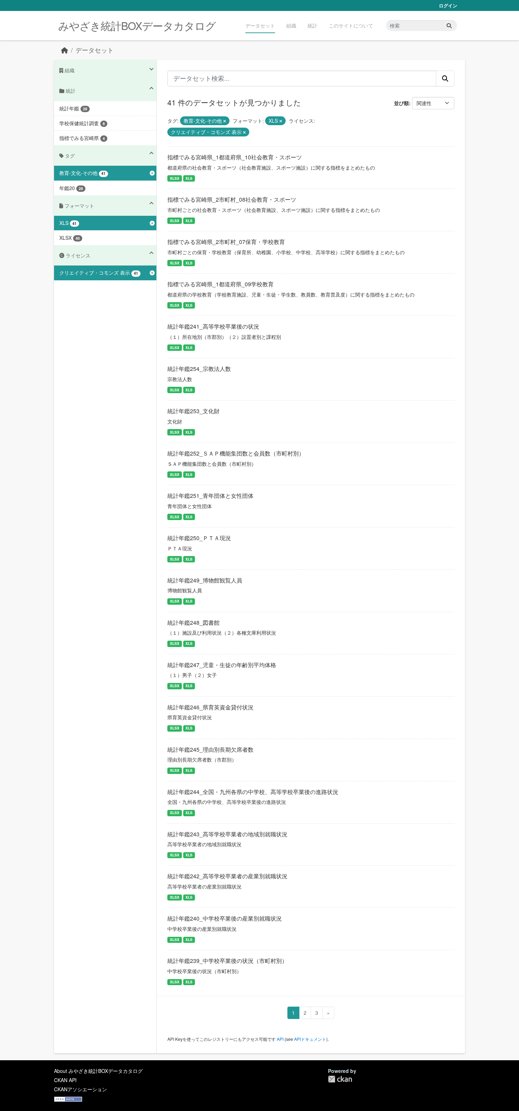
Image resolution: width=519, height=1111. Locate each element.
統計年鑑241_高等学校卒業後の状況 (213, 326)
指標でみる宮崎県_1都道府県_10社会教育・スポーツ (234, 157)
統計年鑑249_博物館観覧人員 (204, 580)
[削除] (224, 121)
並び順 (401, 102)
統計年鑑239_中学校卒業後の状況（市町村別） (227, 961)
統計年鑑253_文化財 (193, 411)
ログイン (448, 5)
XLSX (174, 178)
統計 (312, 25)
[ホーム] (64, 49)
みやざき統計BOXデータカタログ (137, 25)
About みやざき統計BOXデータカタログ (98, 1070)
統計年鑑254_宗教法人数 (199, 369)
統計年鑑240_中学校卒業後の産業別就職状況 (224, 918)
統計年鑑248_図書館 (193, 622)
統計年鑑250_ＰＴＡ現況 (199, 538)
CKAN (340, 1079)
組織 (291, 25)
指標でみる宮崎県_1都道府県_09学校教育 (220, 284)
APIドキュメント (310, 1039)
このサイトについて (351, 25)
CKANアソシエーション (80, 1089)
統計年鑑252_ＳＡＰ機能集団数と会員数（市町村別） (235, 453)
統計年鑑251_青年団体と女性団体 (210, 496)
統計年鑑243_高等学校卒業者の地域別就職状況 (227, 834)
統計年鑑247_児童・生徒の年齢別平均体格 (221, 665)
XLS (188, 178)
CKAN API (65, 1079)
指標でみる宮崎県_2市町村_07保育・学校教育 (226, 242)
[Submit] (449, 25)
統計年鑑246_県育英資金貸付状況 (210, 707)
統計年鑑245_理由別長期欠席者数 (210, 749)
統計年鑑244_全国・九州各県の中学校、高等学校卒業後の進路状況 (252, 792)
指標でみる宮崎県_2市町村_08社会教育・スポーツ (231, 199)
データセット (260, 25)
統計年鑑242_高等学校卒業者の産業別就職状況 (227, 876)
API (280, 1039)
